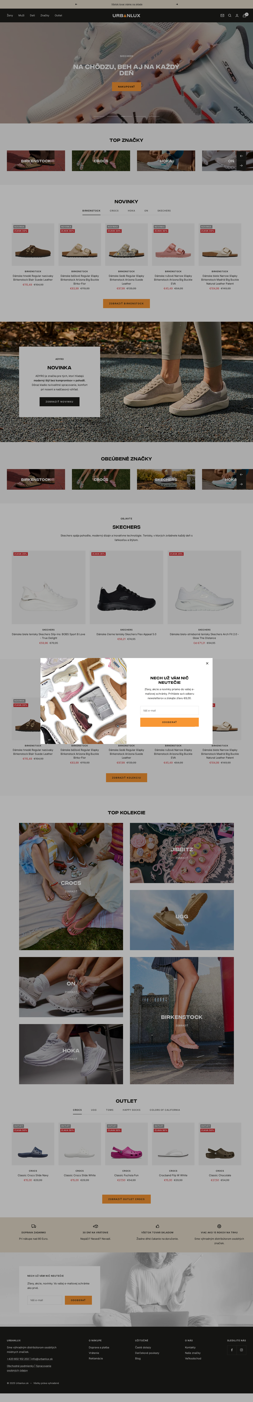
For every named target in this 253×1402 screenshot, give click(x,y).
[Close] (207, 663)
